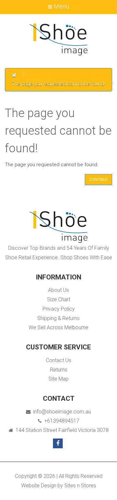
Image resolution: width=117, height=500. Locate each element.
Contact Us (58, 360)
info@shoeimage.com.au (61, 412)
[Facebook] (58, 443)
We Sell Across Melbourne (58, 327)
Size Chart (58, 299)
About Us (58, 290)
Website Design (38, 485)
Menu (60, 6)
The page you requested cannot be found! (58, 84)
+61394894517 (60, 421)
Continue (98, 179)
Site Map (58, 379)
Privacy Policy (59, 309)
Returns (58, 370)
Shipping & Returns (58, 318)
